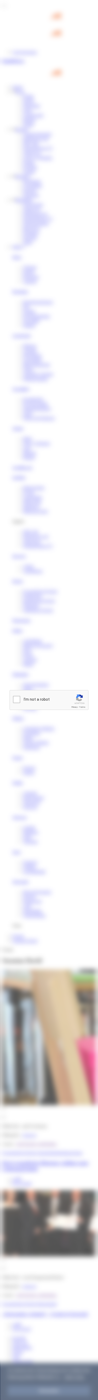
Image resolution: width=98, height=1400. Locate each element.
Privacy (74, 707)
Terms (82, 707)
